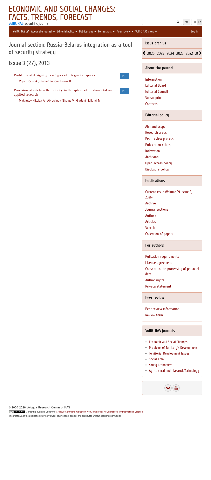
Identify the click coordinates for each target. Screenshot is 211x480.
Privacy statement (158, 286)
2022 (189, 53)
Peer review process (159, 139)
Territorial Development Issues (169, 353)
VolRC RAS (16, 23)
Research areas (156, 132)
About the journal (42, 31)
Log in (194, 31)
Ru (194, 21)
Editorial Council (156, 91)
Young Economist (160, 365)
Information (153, 79)
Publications (86, 31)
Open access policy (158, 163)
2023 (179, 53)
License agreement (158, 263)
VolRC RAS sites (145, 31)
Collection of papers (159, 234)
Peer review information (162, 309)
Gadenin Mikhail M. (88, 100)
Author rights (154, 280)
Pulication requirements (162, 256)
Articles (150, 221)
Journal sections (156, 209)
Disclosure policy (157, 169)
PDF (124, 76)
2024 (170, 53)
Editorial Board (155, 85)
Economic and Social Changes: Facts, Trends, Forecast (61, 13)
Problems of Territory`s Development (173, 348)
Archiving (151, 157)
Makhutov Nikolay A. (32, 100)
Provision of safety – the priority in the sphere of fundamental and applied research (64, 92)
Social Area (156, 359)
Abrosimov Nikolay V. (61, 100)
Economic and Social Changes (168, 342)
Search (150, 228)
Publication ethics (157, 145)
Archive (150, 203)
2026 (151, 53)
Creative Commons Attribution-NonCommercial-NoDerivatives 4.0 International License (99, 411)
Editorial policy (66, 31)
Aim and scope (155, 126)
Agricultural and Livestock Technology (174, 371)
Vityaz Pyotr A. (28, 81)
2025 (160, 53)
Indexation (152, 151)
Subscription (154, 98)
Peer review (124, 31)
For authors (105, 31)
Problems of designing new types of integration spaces (54, 74)
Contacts (151, 104)
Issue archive (155, 43)
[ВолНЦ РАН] (168, 388)
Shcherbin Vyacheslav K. (56, 81)
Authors (150, 215)
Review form (154, 315)
